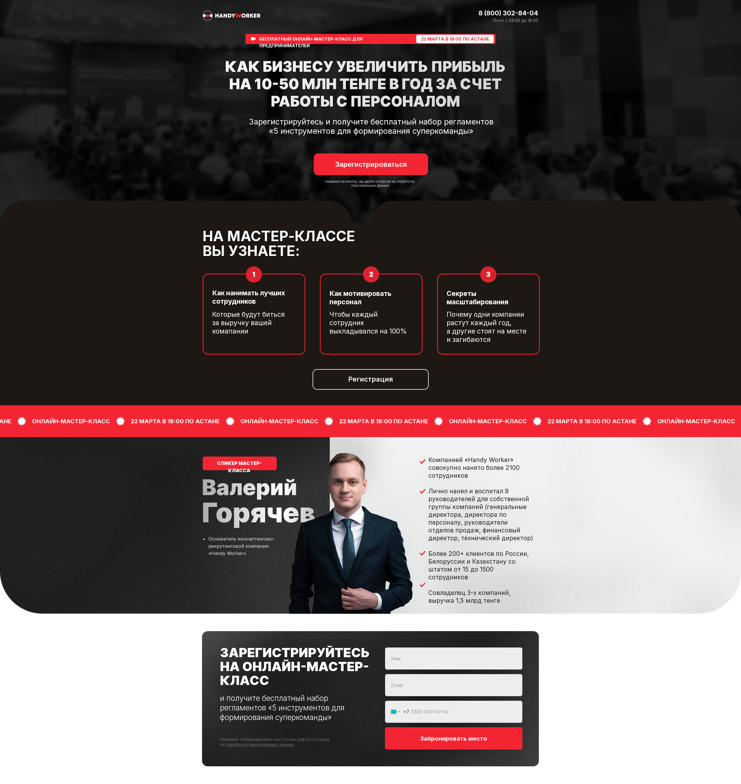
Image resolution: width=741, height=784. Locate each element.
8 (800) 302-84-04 (508, 13)
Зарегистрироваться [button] (371, 164)
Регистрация (370, 379)
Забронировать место (453, 738)
